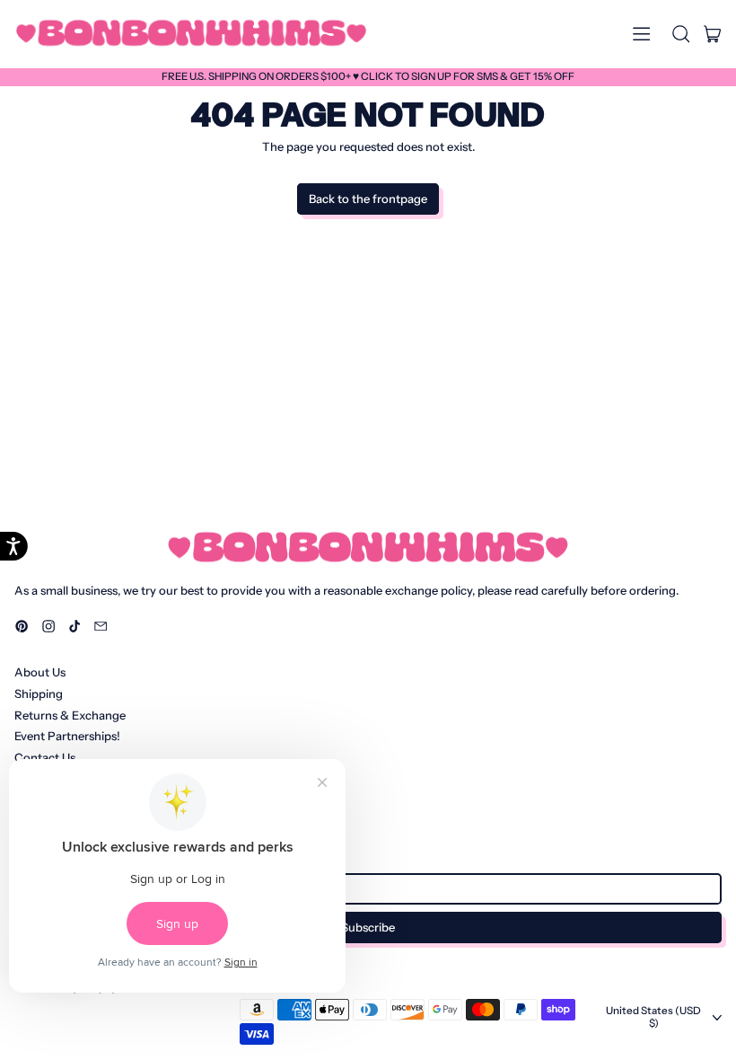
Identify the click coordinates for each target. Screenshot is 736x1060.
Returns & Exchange (70, 715)
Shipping (38, 693)
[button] (680, 34)
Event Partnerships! (67, 736)
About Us (40, 672)
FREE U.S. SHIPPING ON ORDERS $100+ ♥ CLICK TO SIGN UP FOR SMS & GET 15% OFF (368, 76)
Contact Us (44, 757)
